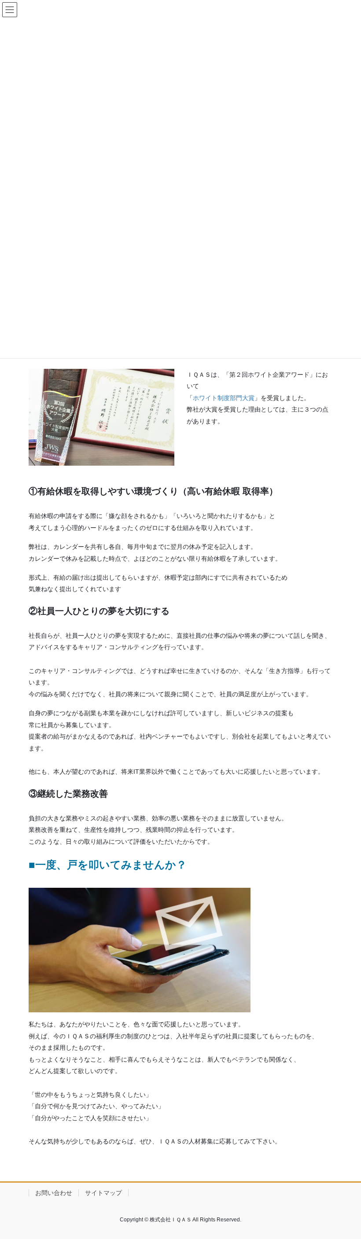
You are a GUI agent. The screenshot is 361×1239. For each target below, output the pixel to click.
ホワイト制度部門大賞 (223, 397)
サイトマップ (103, 1192)
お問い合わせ (53, 1192)
